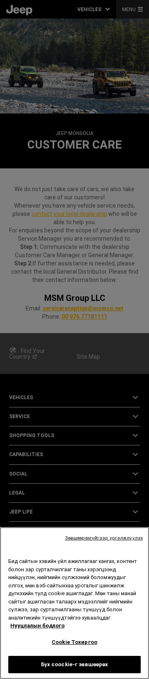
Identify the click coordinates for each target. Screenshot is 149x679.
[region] (74, 603)
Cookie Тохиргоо (74, 642)
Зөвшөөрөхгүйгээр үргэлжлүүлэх (104, 538)
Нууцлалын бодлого (37, 625)
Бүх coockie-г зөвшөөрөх (74, 664)
